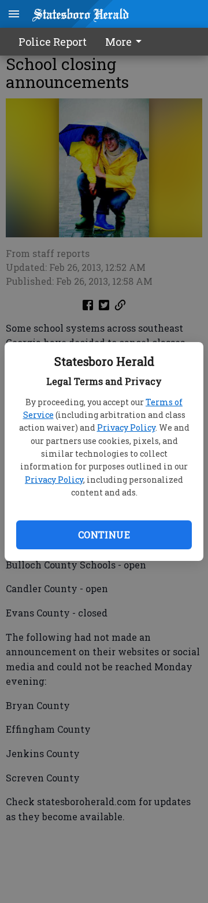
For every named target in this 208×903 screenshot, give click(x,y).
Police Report (52, 42)
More (118, 42)
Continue (104, 534)
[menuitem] (126, 42)
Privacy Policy (126, 427)
